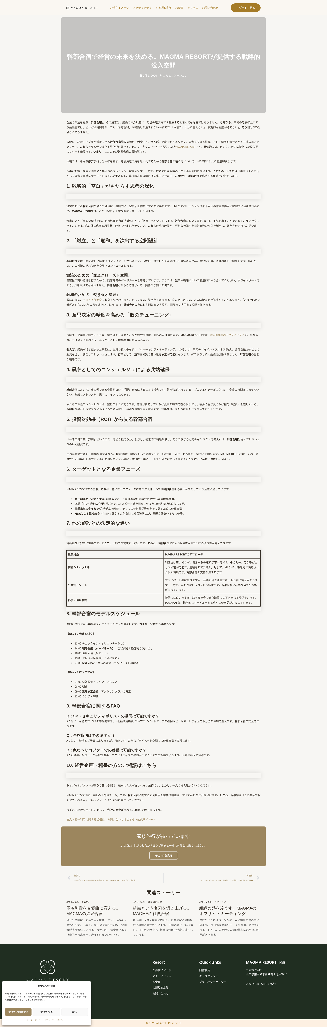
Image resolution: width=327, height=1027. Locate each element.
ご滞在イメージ (119, 7)
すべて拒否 (46, 1012)
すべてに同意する (18, 1012)
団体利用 (204, 970)
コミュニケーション (175, 75)
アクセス (192, 7)
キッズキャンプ (208, 976)
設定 (74, 1012)
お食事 (179, 7)
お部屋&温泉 (163, 7)
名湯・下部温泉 (92, 300)
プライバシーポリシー (54, 1020)
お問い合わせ (210, 7)
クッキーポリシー (34, 1020)
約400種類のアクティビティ (227, 335)
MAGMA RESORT (185, 147)
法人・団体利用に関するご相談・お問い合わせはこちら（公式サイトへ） (111, 819)
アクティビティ (142, 7)
